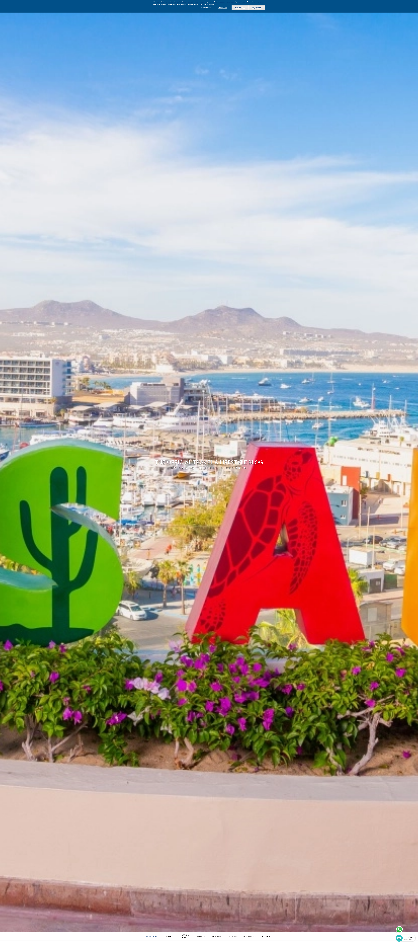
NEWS (168, 936)
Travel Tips (201, 936)
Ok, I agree (256, 8)
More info (222, 8)
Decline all (240, 8)
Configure (206, 8)
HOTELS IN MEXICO (184, 936)
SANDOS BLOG (152, 936)
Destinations (249, 936)
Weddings (233, 936)
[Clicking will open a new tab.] (399, 929)
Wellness (266, 936)
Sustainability (218, 936)
